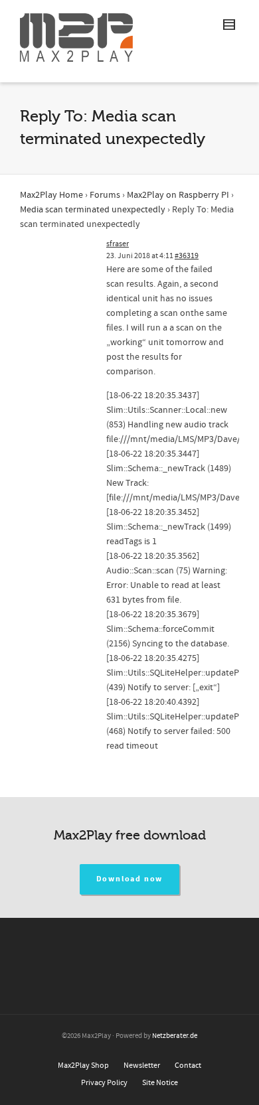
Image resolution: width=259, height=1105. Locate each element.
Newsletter (142, 1065)
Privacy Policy (104, 1083)
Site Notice (160, 1083)
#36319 (187, 256)
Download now (129, 879)
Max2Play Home (51, 195)
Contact (188, 1065)
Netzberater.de (174, 1036)
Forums (105, 195)
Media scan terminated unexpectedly (92, 210)
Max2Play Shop (83, 1065)
